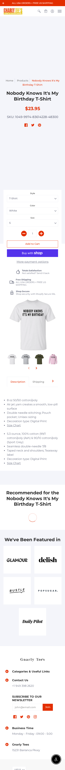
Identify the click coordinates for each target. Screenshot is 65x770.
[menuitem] (39, 11)
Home (9, 80)
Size (32, 218)
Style (32, 193)
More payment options (33, 261)
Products (22, 80)
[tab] (18, 382)
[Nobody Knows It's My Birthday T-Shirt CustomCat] (12, 359)
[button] (3, 3)
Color (32, 205)
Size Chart (14, 425)
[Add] (41, 233)
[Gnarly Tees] (13, 11)
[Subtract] (24, 233)
